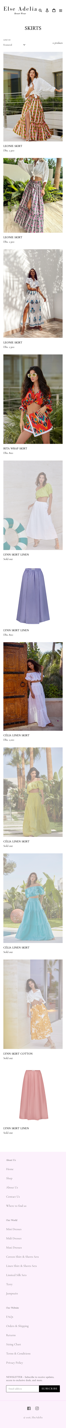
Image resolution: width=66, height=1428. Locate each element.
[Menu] (60, 10)
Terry (9, 1284)
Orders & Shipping (17, 1326)
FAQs (9, 1317)
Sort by (7, 40)
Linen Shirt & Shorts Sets (21, 1266)
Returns (11, 1335)
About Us (12, 1187)
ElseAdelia (37, 1417)
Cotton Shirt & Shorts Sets (22, 1257)
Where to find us (16, 1206)
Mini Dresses (13, 1229)
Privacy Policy (14, 1363)
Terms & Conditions (18, 1353)
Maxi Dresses (14, 1247)
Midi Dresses (13, 1238)
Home (10, 1169)
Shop (9, 1178)
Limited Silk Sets (16, 1275)
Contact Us (13, 1196)
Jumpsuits (12, 1293)
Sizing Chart (13, 1344)
